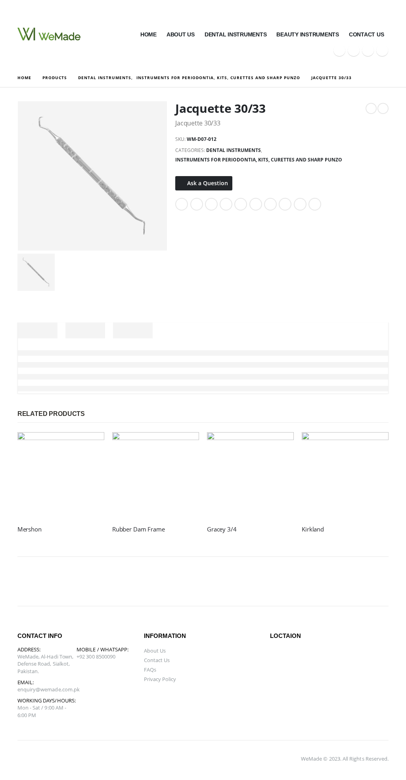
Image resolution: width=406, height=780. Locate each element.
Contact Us (366, 34)
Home (148, 34)
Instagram (121, 581)
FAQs (150, 669)
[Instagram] (382, 50)
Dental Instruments (236, 34)
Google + (226, 204)
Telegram (274, 581)
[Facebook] (339, 50)
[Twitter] (354, 50)
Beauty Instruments (307, 34)
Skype (140, 581)
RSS (64, 581)
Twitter (196, 204)
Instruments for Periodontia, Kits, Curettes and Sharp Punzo (258, 159)
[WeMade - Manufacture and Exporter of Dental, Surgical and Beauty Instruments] (48, 34)
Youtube (102, 581)
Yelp (293, 581)
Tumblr (300, 204)
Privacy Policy (160, 679)
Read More (91, 445)
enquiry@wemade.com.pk (48, 689)
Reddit (314, 204)
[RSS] (368, 50)
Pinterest (240, 204)
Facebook (181, 204)
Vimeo (254, 581)
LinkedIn (211, 204)
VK (270, 204)
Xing (285, 204)
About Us (181, 34)
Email (255, 204)
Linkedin (159, 581)
